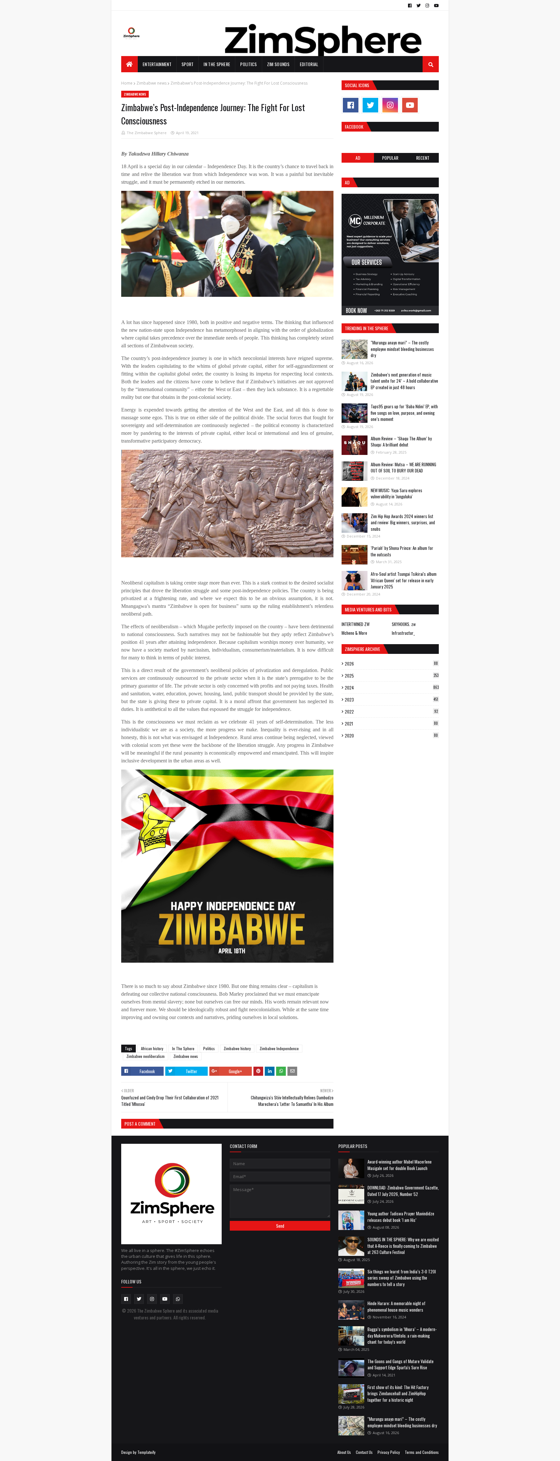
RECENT (422, 157)
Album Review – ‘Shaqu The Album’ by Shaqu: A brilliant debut (401, 441)
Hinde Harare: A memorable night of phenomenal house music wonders (397, 1306)
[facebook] (409, 5)
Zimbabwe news (151, 83)
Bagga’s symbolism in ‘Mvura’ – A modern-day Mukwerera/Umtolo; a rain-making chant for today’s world (402, 1335)
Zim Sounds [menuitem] (278, 64)
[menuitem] (129, 64)
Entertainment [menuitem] (157, 64)
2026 (391, 663)
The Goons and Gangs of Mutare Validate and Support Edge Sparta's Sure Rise (401, 1364)
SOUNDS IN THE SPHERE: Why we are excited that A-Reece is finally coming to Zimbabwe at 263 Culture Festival (403, 1245)
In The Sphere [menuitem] (217, 64)
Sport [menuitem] (187, 64)
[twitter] (418, 5)
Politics (209, 1048)
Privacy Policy (389, 1452)
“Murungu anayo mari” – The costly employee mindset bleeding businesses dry (402, 348)
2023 (391, 699)
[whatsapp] (178, 1299)
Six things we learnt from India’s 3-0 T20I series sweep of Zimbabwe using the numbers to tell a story (402, 1277)
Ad (358, 157)
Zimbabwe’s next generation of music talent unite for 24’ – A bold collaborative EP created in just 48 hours (404, 380)
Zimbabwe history (237, 1048)
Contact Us (364, 1452)
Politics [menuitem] (248, 64)
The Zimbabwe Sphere (147, 132)
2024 (392, 687)
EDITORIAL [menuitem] (309, 64)
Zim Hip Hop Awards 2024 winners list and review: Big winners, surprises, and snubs (403, 522)
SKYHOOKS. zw (404, 624)
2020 (391, 735)
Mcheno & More (354, 633)
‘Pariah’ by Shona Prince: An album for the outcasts (402, 551)
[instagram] (427, 5)
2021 (391, 723)
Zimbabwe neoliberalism (145, 1056)
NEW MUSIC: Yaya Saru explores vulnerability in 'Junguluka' (396, 493)
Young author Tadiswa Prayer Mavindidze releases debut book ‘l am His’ (401, 1216)
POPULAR (390, 157)
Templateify (146, 1452)
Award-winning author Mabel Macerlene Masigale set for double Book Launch (400, 1164)
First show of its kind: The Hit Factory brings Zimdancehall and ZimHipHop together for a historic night (398, 1393)
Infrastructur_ (403, 633)
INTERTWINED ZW (355, 624)
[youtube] (435, 5)
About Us (344, 1452)
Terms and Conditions (422, 1452)
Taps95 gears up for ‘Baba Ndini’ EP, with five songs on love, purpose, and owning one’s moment (404, 412)
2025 (391, 675)
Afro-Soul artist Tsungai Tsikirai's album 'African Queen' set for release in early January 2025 (404, 580)
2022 (391, 711)
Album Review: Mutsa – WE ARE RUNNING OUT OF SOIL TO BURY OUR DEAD (403, 467)
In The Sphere (183, 1048)
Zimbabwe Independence (279, 1048)
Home (127, 83)
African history (152, 1048)
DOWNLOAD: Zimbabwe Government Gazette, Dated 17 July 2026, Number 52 (403, 1190)
